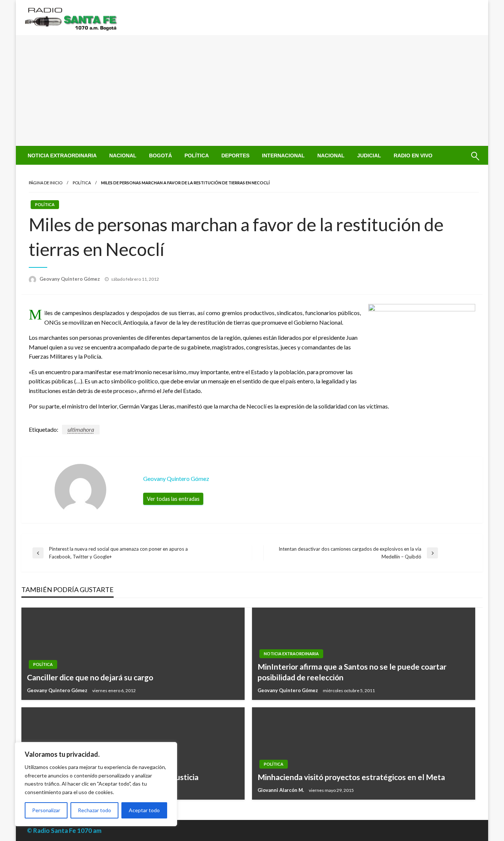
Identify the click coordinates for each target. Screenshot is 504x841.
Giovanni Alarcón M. (281, 790)
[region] (96, 784)
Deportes (235, 155)
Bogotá (160, 155)
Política (196, 155)
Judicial (369, 155)
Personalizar (46, 810)
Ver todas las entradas (173, 499)
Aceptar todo (144, 810)
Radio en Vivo (413, 155)
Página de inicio (45, 182)
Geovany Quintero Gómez (70, 279)
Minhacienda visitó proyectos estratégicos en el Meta (351, 777)
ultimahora (81, 429)
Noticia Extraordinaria (62, 155)
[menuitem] (62, 155)
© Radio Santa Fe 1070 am (64, 830)
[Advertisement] (252, 90)
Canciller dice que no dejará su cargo (90, 677)
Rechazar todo (94, 810)
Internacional (283, 155)
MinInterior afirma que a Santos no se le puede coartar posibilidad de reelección (352, 672)
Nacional (123, 155)
